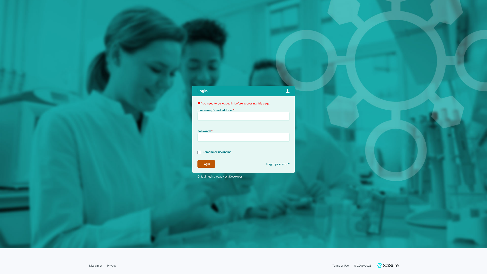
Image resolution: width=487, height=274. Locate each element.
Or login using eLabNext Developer (219, 176)
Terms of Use (340, 265)
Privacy (111, 265)
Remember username (217, 152)
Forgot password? (278, 164)
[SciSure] (388, 266)
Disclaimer (95, 265)
